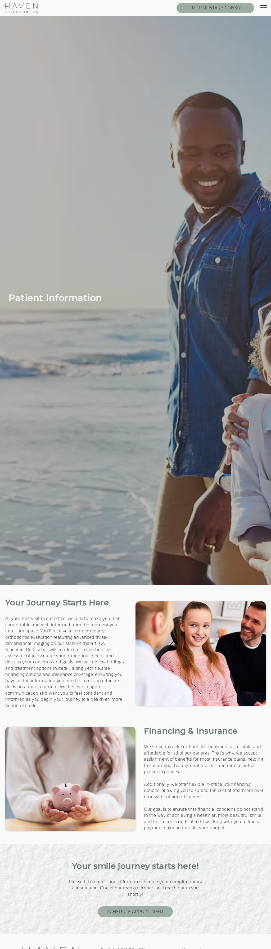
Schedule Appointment (135, 912)
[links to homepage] (21, 8)
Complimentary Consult (215, 8)
